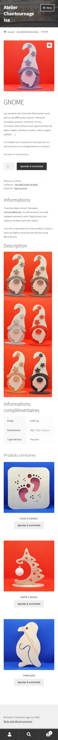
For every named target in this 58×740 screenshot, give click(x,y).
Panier (45, 731)
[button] (49, 45)
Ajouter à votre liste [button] (29, 525)
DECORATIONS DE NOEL (28, 31)
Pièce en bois (20, 188)
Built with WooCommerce (18, 721)
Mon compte (9, 734)
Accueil (10, 31)
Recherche (29, 734)
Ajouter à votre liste (31, 166)
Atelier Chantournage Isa (19, 13)
